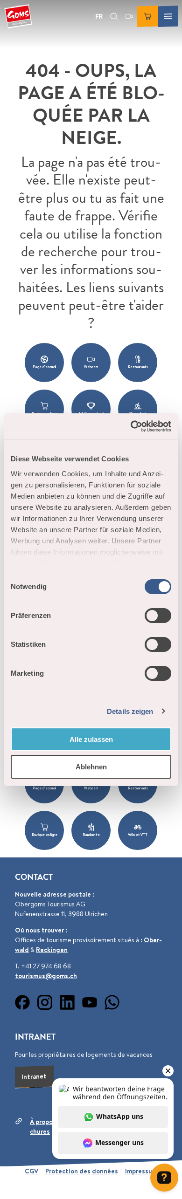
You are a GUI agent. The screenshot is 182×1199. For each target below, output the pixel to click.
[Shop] (147, 16)
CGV (31, 1171)
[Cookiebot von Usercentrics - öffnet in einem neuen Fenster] (131, 426)
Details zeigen (130, 711)
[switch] (158, 615)
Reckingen (52, 949)
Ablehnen (91, 767)
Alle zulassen (91, 739)
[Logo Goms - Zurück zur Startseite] (18, 16)
